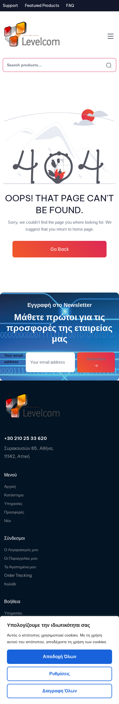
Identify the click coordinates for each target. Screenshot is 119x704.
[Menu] (110, 36)
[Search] (103, 65)
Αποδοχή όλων (59, 656)
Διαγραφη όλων (59, 691)
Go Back (59, 249)
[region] (59, 660)
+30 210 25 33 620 (25, 438)
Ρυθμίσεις (59, 673)
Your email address (13, 358)
